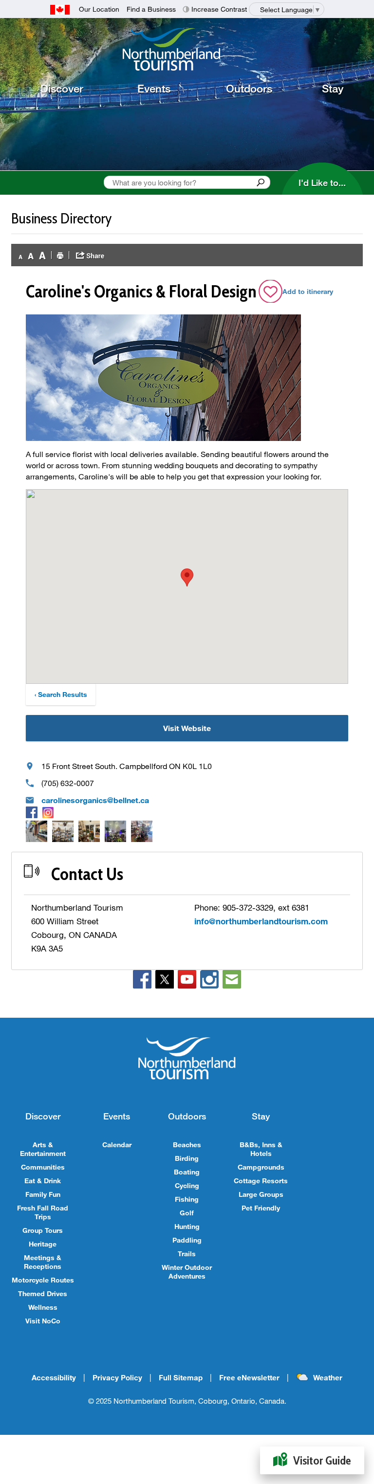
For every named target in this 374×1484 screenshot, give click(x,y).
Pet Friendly (261, 1208)
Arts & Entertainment (43, 1148)
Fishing (187, 1199)
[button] (187, 577)
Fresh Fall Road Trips (42, 1212)
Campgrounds (261, 1167)
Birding (187, 1158)
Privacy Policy (117, 1377)
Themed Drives (42, 1293)
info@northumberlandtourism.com (261, 921)
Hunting (187, 1226)
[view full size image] (36, 831)
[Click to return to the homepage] (190, 49)
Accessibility (54, 1377)
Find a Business (151, 9)
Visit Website (187, 728)
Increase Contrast (219, 9)
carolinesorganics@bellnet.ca (95, 800)
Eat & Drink (42, 1180)
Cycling (187, 1185)
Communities (43, 1167)
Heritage (42, 1244)
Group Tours (42, 1230)
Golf (187, 1213)
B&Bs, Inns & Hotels (261, 1148)
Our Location (99, 9)
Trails (187, 1253)
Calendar (116, 1144)
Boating (187, 1172)
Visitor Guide (322, 1460)
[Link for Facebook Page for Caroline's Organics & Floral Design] (31, 812)
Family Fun (42, 1194)
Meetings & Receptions (42, 1261)
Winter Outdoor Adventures (187, 1271)
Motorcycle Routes (43, 1280)
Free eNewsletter (249, 1377)
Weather (327, 1377)
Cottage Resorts (261, 1180)
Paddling (187, 1240)
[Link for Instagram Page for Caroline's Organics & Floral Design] (48, 812)
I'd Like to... (322, 182)
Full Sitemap (181, 1377)
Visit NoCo (42, 1321)
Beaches (187, 1144)
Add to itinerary (307, 291)
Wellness (42, 1307)
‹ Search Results (61, 694)
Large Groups (261, 1194)
